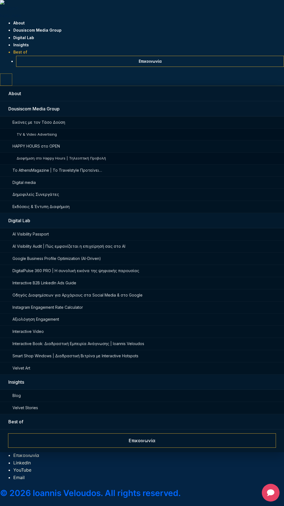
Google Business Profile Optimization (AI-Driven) (56, 258)
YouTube (22, 470)
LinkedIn (22, 462)
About (19, 23)
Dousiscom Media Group (37, 30)
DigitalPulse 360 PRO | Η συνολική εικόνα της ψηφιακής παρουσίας (75, 270)
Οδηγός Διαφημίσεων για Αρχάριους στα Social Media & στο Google (77, 295)
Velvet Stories (25, 407)
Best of (20, 52)
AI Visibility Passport (30, 234)
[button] (6, 80)
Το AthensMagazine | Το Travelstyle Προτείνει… (57, 170)
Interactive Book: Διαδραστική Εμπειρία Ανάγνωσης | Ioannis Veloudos (78, 343)
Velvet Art (21, 368)
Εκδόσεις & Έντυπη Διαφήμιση (41, 206)
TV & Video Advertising (37, 134)
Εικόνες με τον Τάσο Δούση (38, 122)
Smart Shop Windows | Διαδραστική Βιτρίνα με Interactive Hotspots (75, 355)
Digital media (24, 182)
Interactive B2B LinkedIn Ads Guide (44, 282)
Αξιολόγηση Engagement (35, 319)
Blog (16, 395)
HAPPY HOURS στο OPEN (36, 146)
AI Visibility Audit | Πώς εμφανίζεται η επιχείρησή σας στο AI (68, 246)
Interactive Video (28, 331)
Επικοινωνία (150, 61)
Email (19, 477)
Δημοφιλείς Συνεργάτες (35, 194)
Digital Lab (23, 37)
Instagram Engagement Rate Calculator (47, 307)
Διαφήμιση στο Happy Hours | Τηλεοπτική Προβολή (61, 158)
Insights (21, 44)
